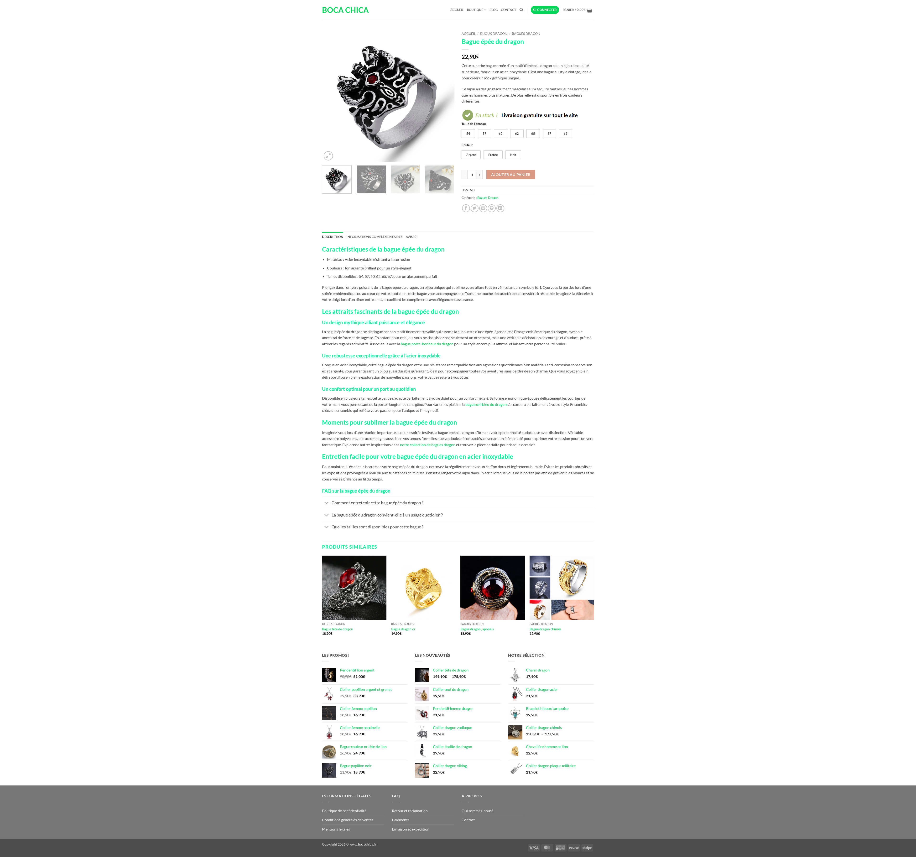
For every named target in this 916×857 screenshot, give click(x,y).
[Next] (446, 95)
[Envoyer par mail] (483, 208)
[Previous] (330, 95)
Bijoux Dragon (493, 34)
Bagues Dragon (526, 34)
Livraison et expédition (410, 829)
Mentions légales (336, 829)
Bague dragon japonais (477, 629)
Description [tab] (332, 237)
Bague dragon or (403, 629)
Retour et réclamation (410, 810)
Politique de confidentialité (344, 810)
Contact (508, 10)
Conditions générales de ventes (347, 819)
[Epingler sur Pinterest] (492, 208)
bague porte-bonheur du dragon (427, 343)
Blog (493, 10)
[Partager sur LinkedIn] (500, 208)
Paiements (400, 819)
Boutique (475, 10)
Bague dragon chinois (545, 629)
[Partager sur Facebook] (466, 208)
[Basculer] (326, 503)
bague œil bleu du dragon (486, 404)
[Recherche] (521, 9)
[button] (545, 10)
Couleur (467, 145)
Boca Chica (345, 10)
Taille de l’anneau (474, 124)
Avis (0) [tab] (411, 237)
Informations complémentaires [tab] (374, 237)
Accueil (457, 10)
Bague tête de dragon (337, 629)
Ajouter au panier (511, 174)
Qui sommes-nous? (477, 810)
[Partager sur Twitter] (475, 208)
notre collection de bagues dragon (427, 444)
